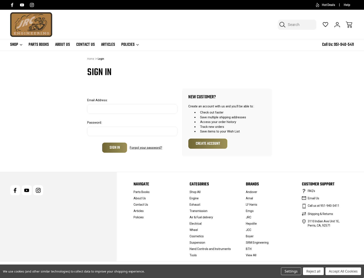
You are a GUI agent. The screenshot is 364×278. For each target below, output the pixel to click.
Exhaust (195, 204)
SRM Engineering (257, 242)
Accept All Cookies (343, 271)
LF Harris (251, 204)
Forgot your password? (146, 148)
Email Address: (97, 100)
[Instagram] (32, 5)
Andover (251, 192)
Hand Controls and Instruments (210, 249)
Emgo (250, 211)
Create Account (208, 143)
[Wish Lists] (325, 25)
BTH (249, 249)
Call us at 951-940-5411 (323, 205)
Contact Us (85, 44)
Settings (291, 271)
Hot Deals (328, 5)
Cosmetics (197, 236)
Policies (128, 44)
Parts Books (39, 44)
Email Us (313, 198)
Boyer (250, 236)
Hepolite (251, 223)
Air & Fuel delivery (201, 217)
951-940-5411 (344, 44)
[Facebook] (12, 5)
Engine (194, 198)
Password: (94, 122)
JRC (248, 217)
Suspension (197, 242)
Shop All (195, 192)
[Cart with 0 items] (349, 25)
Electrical (196, 223)
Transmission (198, 211)
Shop (14, 44)
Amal (249, 198)
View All (251, 255)
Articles (108, 44)
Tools (193, 255)
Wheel (194, 230)
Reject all (313, 271)
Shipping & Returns (320, 214)
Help (347, 5)
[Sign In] (337, 25)
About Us (62, 44)
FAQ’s (311, 191)
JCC (248, 230)
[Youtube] (22, 5)
